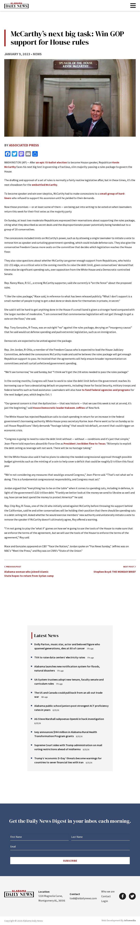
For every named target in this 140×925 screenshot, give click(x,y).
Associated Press (24, 145)
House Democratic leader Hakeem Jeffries (59, 407)
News (37, 54)
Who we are (108, 891)
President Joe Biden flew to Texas (85, 443)
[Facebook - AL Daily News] (122, 896)
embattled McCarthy (44, 184)
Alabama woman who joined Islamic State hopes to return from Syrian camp (29, 571)
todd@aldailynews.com (83, 898)
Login (104, 901)
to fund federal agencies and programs (106, 390)
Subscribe (70, 860)
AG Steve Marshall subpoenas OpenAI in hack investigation (69, 719)
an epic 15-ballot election (51, 162)
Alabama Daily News (16, 5)
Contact (106, 896)
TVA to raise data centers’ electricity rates (59, 657)
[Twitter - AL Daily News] (132, 896)
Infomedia (130, 920)
